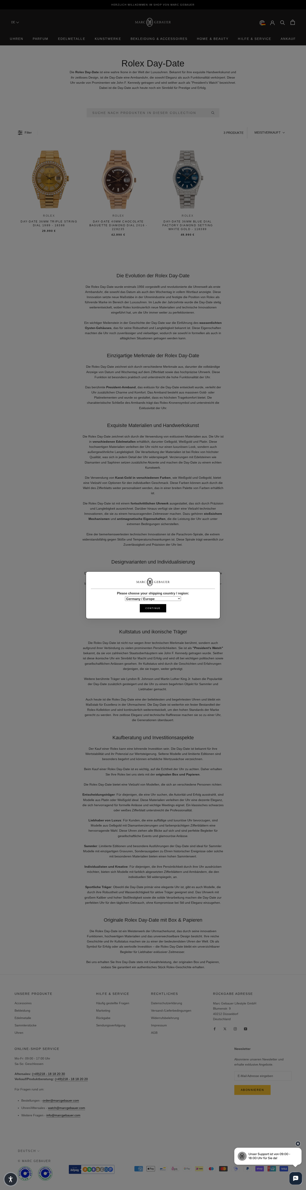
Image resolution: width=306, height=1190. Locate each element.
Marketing (103, 1010)
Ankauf (288, 39)
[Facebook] (214, 1028)
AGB (154, 1032)
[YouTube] (245, 1028)
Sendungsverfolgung (110, 1025)
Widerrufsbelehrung (165, 1018)
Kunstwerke (108, 39)
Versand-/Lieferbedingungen (171, 1010)
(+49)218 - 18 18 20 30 (48, 1074)
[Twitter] (224, 1028)
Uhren (16, 39)
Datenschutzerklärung (166, 1003)
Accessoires (23, 1003)
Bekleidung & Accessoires (159, 39)
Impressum (159, 1025)
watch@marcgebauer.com (66, 1108)
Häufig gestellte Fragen (112, 1003)
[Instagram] (235, 1028)
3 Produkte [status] (234, 133)
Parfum (41, 39)
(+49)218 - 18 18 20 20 (71, 1079)
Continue (153, 608)
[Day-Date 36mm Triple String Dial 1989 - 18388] (49, 179)
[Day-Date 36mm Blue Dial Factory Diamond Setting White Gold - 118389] (188, 179)
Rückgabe (103, 1018)
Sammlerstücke (26, 1025)
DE (13, 22)
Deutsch (27, 1151)
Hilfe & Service (254, 39)
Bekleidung (22, 1010)
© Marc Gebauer (34, 1161)
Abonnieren (252, 1090)
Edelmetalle (71, 39)
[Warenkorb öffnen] (293, 22)
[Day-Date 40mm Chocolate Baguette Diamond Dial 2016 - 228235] (118, 179)
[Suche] (282, 22)
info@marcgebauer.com (63, 1115)
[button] (269, 132)
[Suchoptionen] (214, 112)
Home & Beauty (212, 39)
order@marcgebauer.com (61, 1100)
